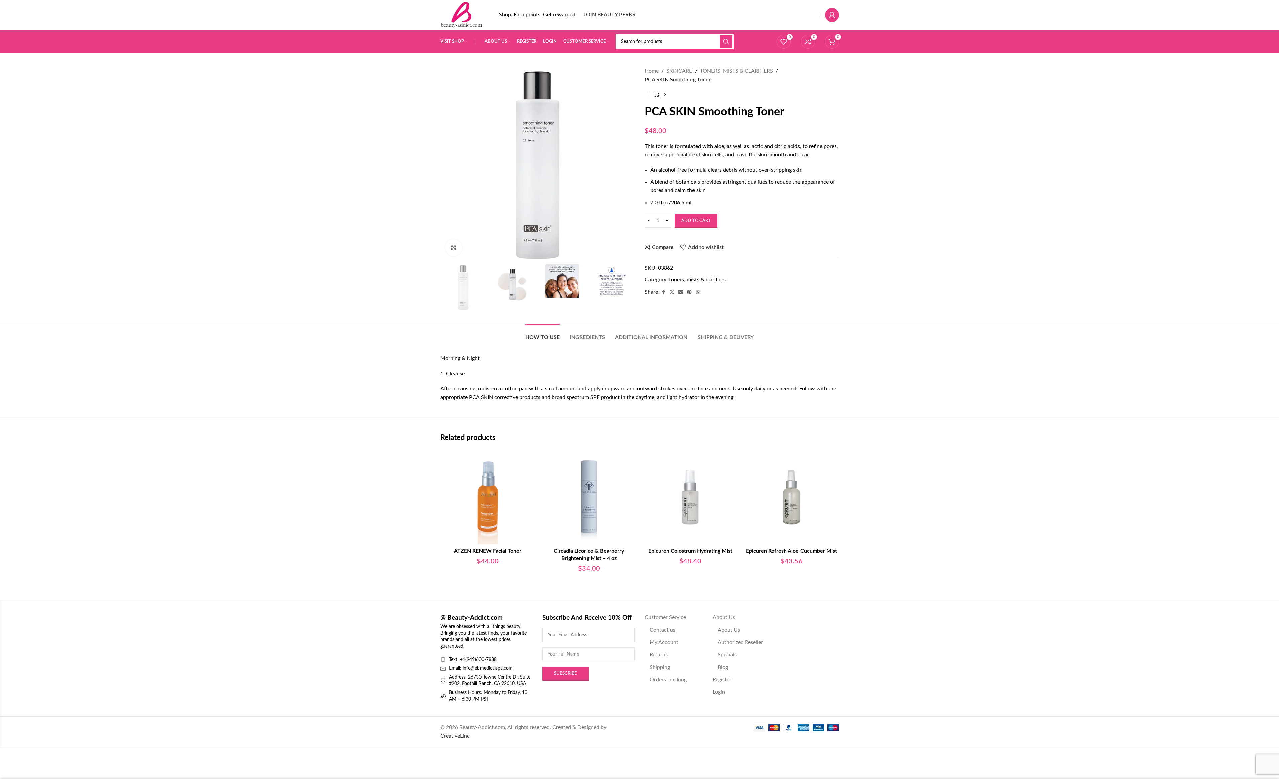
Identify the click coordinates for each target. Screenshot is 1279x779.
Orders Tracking (668, 679)
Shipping (660, 667)
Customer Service (665, 617)
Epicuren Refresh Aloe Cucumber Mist (791, 551)
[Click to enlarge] (453, 247)
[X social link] (672, 292)
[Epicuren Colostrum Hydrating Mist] (690, 497)
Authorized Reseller (740, 642)
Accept (1254, 767)
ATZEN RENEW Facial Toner (487, 551)
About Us (724, 617)
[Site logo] (461, 14)
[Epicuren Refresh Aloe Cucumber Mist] (791, 497)
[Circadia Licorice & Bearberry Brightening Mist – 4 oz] (589, 497)
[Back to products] (657, 95)
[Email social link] (680, 292)
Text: (454, 659)
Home (652, 71)
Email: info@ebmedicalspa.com (481, 668)
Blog (723, 667)
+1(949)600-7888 (478, 659)
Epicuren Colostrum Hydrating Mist (690, 551)
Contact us (662, 630)
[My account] (832, 15)
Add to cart (696, 221)
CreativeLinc (455, 736)
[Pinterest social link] (689, 292)
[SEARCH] (726, 41)
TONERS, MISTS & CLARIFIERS (736, 71)
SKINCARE (679, 71)
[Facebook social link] (664, 292)
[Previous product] (649, 95)
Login (719, 692)
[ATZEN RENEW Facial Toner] (487, 497)
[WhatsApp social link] (698, 292)
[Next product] (665, 95)
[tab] (542, 334)
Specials (727, 654)
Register (722, 679)
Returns (659, 654)
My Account (664, 642)
